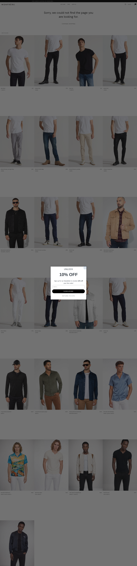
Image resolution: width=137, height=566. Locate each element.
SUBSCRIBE (68, 291)
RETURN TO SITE (68, 296)
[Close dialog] (85, 268)
